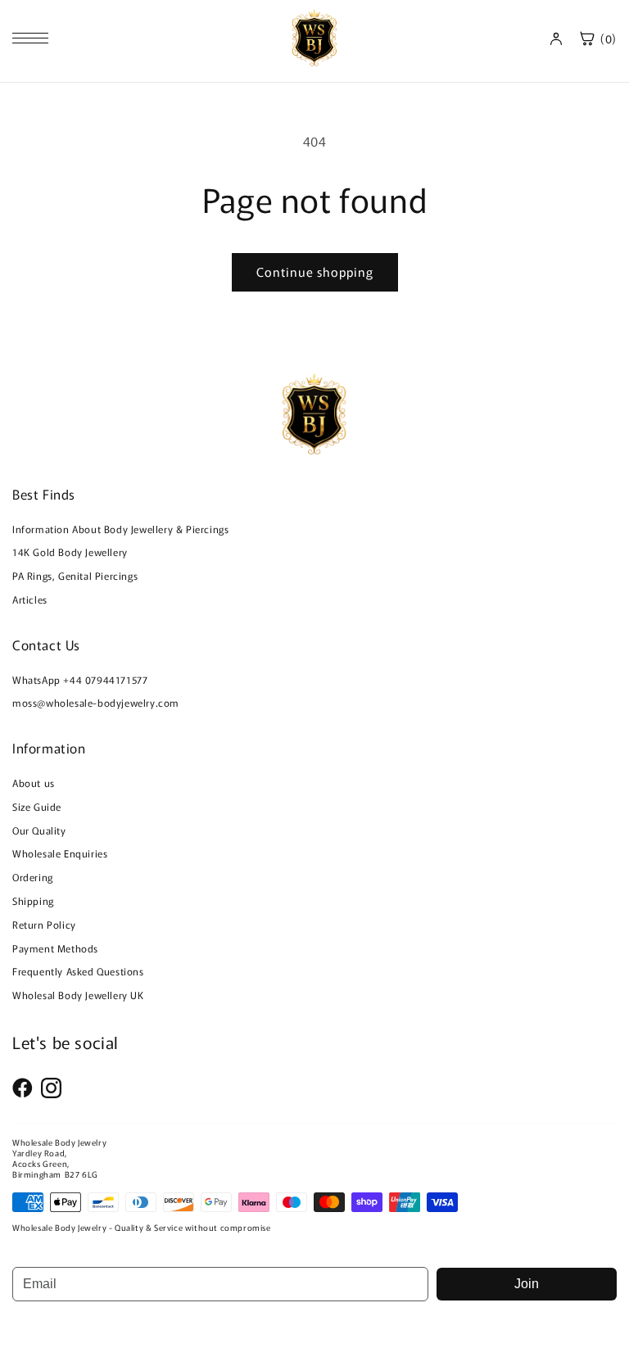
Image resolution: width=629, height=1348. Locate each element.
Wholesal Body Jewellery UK (78, 995)
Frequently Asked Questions (78, 971)
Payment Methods (55, 948)
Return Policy (44, 924)
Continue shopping (314, 271)
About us (33, 782)
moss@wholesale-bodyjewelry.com (95, 702)
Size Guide (36, 806)
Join (526, 1284)
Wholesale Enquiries (59, 853)
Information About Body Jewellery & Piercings (120, 529)
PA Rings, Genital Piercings (75, 575)
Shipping (33, 900)
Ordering (32, 877)
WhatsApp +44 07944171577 (79, 679)
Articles (30, 599)
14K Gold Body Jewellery (70, 552)
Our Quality (39, 830)
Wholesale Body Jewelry (59, 1142)
